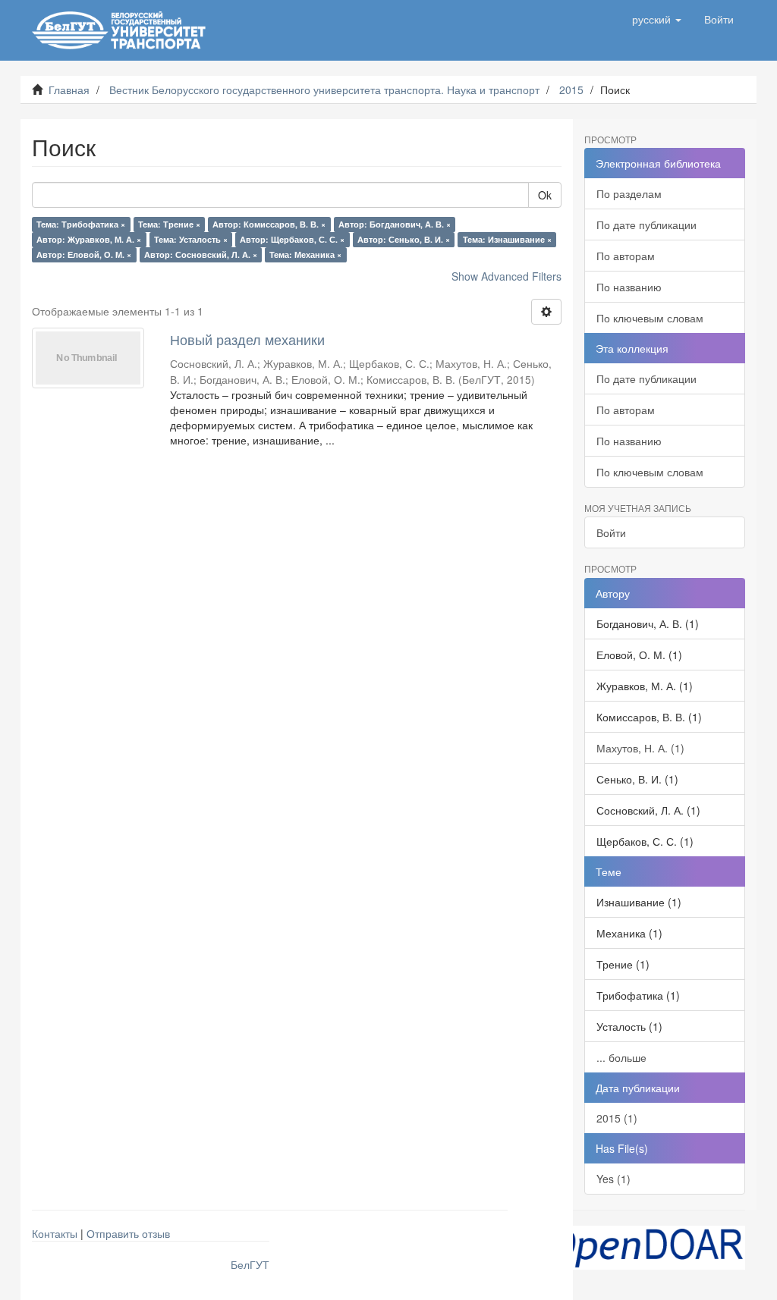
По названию (629, 286)
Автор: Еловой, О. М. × (83, 254)
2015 (571, 89)
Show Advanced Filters (506, 276)
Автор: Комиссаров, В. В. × (269, 224)
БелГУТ (250, 1264)
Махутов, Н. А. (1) (640, 747)
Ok (545, 195)
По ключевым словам (649, 317)
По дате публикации (646, 224)
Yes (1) (613, 1178)
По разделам (629, 193)
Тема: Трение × (169, 224)
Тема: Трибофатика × (80, 224)
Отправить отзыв (128, 1233)
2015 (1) (616, 1118)
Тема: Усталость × (191, 239)
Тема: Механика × (305, 254)
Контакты (54, 1233)
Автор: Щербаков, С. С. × (292, 239)
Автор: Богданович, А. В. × (394, 224)
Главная (69, 89)
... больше (621, 1057)
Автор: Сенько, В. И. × (403, 239)
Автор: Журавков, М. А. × (88, 239)
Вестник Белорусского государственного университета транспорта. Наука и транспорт (324, 89)
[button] (657, 19)
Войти (611, 532)
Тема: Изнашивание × (507, 239)
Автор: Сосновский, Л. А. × (200, 254)
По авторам (625, 255)
